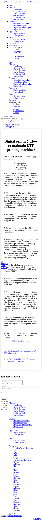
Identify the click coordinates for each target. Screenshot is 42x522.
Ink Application (18, 35)
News (11, 37)
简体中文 (17, 52)
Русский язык (18, 56)
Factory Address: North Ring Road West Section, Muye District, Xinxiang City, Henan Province (16, 498)
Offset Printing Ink (20, 26)
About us (12, 8)
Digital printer (18, 30)
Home (11, 6)
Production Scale (19, 18)
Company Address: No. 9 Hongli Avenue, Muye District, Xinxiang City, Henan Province (16, 473)
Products (12, 22)
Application (13, 32)
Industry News (18, 41)
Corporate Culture (19, 12)
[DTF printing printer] (21, 341)
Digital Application (20, 33)
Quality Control (19, 16)
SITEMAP (37, 519)
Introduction (17, 10)
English (16, 49)
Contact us (12, 43)
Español (16, 58)
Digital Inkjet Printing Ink (22, 28)
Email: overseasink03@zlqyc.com (22, 459)
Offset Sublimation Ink (21, 24)
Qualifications (18, 20)
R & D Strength (19, 14)
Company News (19, 39)
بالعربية (16, 54)
